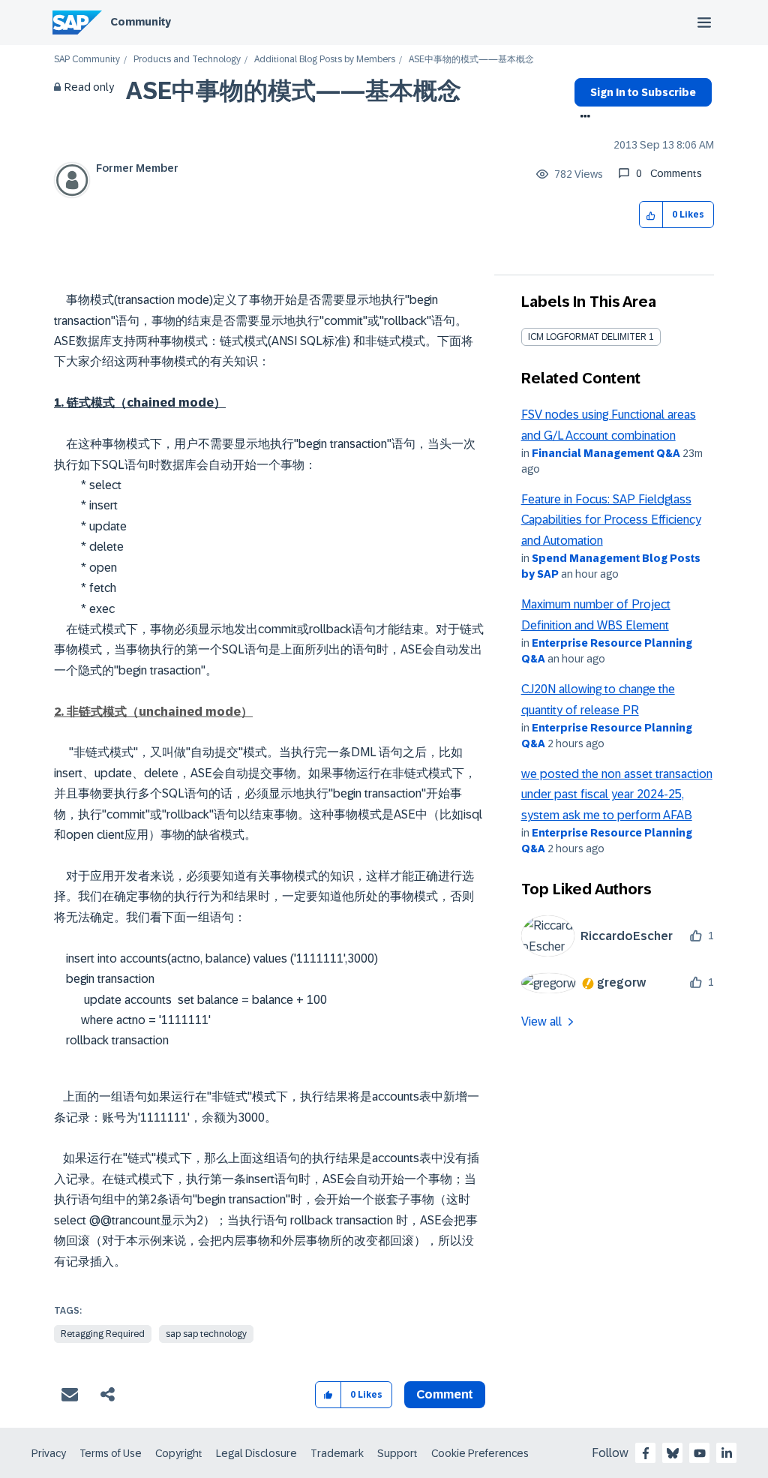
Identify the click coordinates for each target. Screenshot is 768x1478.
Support (397, 1453)
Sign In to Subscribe (643, 92)
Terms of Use (111, 1453)
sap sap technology (206, 1334)
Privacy (49, 1453)
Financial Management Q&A (606, 453)
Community (140, 22)
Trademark (337, 1453)
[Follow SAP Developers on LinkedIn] (727, 1453)
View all (541, 1021)
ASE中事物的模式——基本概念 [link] (471, 60)
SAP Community (87, 60)
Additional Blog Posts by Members (324, 60)
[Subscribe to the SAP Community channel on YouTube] (700, 1453)
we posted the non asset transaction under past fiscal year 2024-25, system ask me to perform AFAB (616, 795)
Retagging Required (103, 1334)
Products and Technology (187, 60)
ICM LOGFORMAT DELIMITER (587, 337)
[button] (651, 215)
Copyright (178, 1453)
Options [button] (582, 117)
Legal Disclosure (256, 1453)
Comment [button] (444, 1394)
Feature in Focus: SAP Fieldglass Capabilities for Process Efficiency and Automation (611, 520)
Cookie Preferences (480, 1453)
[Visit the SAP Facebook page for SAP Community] (646, 1453)
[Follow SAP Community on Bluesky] (673, 1453)
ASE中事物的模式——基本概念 (293, 90)
